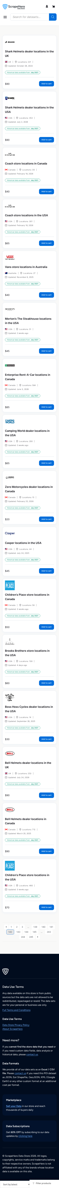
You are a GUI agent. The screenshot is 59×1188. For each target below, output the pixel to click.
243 (49, 932)
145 (34, 932)
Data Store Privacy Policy (15, 1025)
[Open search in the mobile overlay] (33, 17)
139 (35, 927)
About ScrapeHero (12, 1028)
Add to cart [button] (46, 83)
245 (31, 937)
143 (18, 932)
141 (51, 927)
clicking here (25, 1136)
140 (43, 927)
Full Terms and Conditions (16, 1010)
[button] (5, 17)
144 (26, 932)
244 (23, 937)
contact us (32, 1054)
